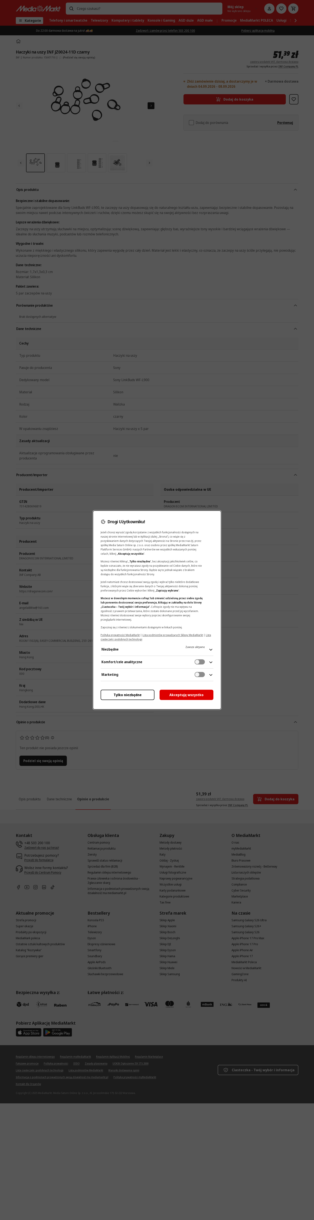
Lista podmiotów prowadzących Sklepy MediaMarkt (172, 635)
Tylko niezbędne (128, 694)
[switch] (200, 661)
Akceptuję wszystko (186, 694)
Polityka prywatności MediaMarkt (120, 635)
